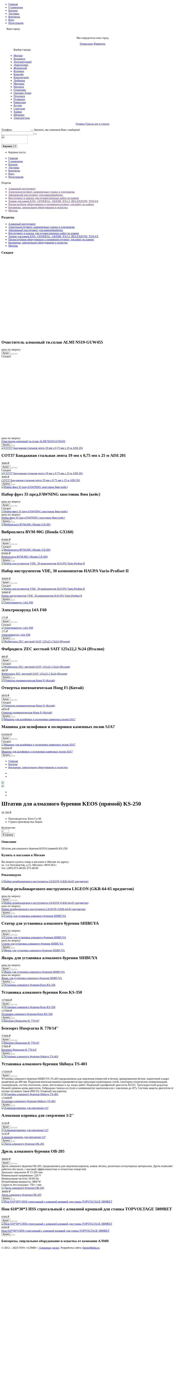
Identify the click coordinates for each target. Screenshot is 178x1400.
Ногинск (19, 86)
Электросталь (22, 117)
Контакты (14, 16)
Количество (8, 827)
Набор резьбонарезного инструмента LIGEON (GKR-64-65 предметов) (43, 909)
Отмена (80, 123)
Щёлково (19, 114)
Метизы (13, 210)
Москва (18, 55)
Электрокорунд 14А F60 (15, 634)
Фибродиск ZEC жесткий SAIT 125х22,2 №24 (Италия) (34, 673)
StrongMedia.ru (91, 1247)
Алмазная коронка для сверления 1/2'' (23, 1137)
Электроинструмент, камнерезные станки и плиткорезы (41, 191)
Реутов (18, 105)
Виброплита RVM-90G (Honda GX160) (24, 556)
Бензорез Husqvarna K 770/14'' (19, 1049)
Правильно (86, 43)
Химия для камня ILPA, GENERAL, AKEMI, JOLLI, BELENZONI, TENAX (53, 201)
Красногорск (21, 77)
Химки (18, 111)
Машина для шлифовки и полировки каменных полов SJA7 (37, 751)
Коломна (19, 71)
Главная (13, 4)
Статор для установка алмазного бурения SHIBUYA (32, 943)
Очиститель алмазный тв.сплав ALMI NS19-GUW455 (33, 441)
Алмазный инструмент (22, 188)
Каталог (13, 10)
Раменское (20, 102)
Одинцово (20, 89)
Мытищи (19, 83)
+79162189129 (21, 129)
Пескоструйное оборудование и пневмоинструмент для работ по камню (51, 204)
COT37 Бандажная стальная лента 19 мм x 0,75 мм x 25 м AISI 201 (40, 480)
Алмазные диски (49, 1247)
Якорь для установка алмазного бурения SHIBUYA (31, 978)
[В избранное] (12, 353)
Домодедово (21, 64)
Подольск (19, 96)
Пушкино (19, 99)
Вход (11, 19)
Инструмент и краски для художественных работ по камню (43, 198)
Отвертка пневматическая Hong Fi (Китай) (26, 712)
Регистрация (15, 22)
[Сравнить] (15, 353)
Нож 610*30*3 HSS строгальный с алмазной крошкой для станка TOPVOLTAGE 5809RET (55, 1230)
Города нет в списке (97, 123)
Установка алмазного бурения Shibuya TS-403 (28, 1101)
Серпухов (19, 108)
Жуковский (20, 68)
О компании (15, 7)
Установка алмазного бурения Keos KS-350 (26, 1014)
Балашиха (19, 58)
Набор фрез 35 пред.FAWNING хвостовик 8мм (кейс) (33, 517)
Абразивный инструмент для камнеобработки (35, 194)
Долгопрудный (22, 61)
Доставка (13, 13)
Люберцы (19, 80)
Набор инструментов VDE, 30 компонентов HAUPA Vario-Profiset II (41, 595)
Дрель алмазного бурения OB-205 (21, 1194)
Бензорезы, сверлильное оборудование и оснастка (38, 207)
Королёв (18, 74)
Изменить (99, 43)
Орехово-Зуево (22, 93)
